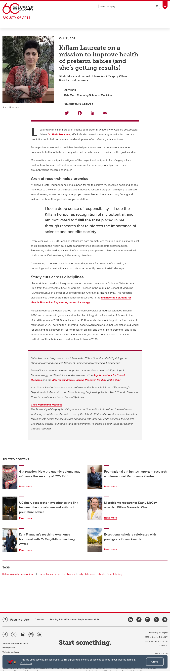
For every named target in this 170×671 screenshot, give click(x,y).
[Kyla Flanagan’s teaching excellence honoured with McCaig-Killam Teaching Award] (9, 540)
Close (154, 662)
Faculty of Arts (16, 17)
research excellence (49, 574)
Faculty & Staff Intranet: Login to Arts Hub (74, 619)
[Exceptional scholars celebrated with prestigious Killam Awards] (94, 540)
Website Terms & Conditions (15, 643)
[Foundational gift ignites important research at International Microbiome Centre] (94, 477)
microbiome (28, 574)
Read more (25, 486)
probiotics (69, 574)
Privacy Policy (8, 647)
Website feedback (10, 652)
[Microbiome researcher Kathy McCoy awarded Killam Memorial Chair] (94, 508)
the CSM (115, 380)
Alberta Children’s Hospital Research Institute (79, 380)
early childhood (86, 574)
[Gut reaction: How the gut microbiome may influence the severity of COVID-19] (9, 477)
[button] (68, 112)
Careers (39, 619)
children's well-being (110, 574)
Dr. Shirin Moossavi (58, 134)
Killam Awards (10, 574)
